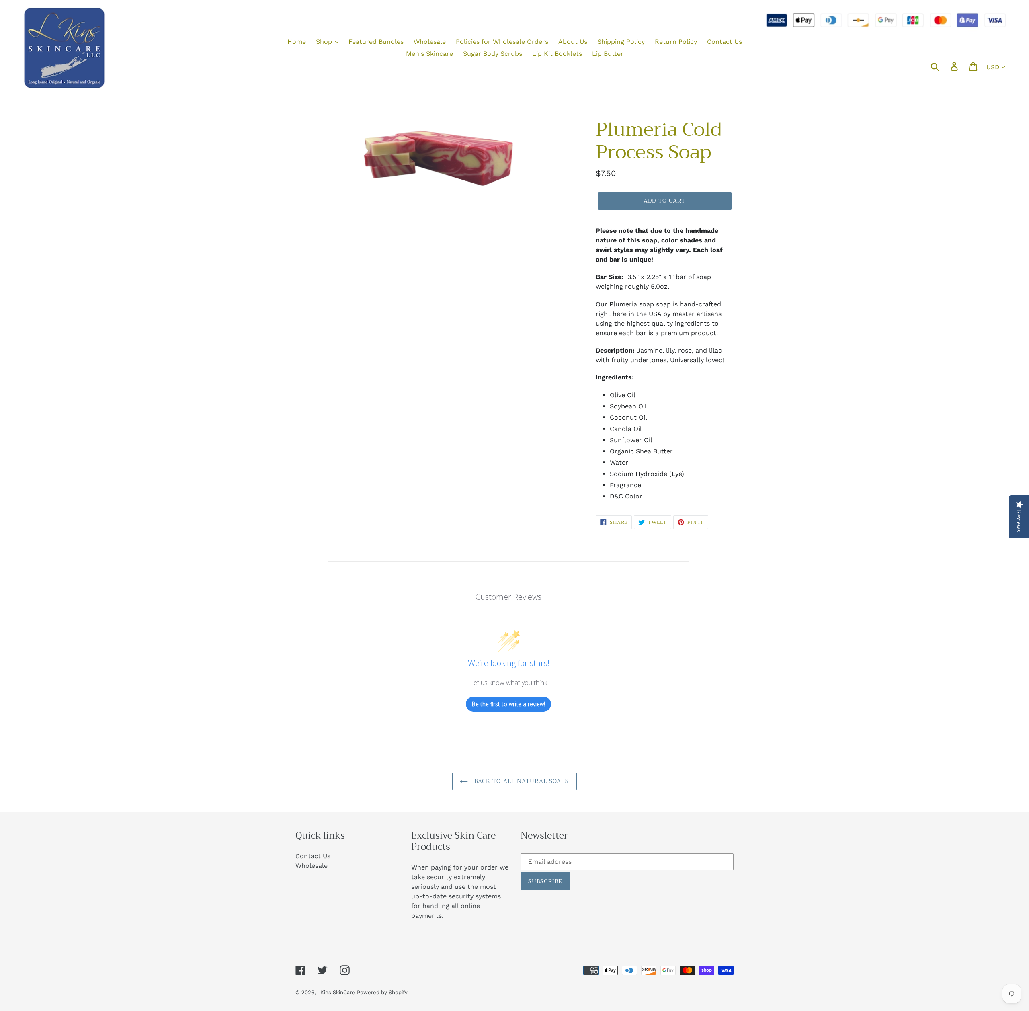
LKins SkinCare (336, 992)
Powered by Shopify (382, 992)
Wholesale (311, 866)
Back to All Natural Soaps (520, 781)
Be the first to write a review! (508, 704)
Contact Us (312, 856)
